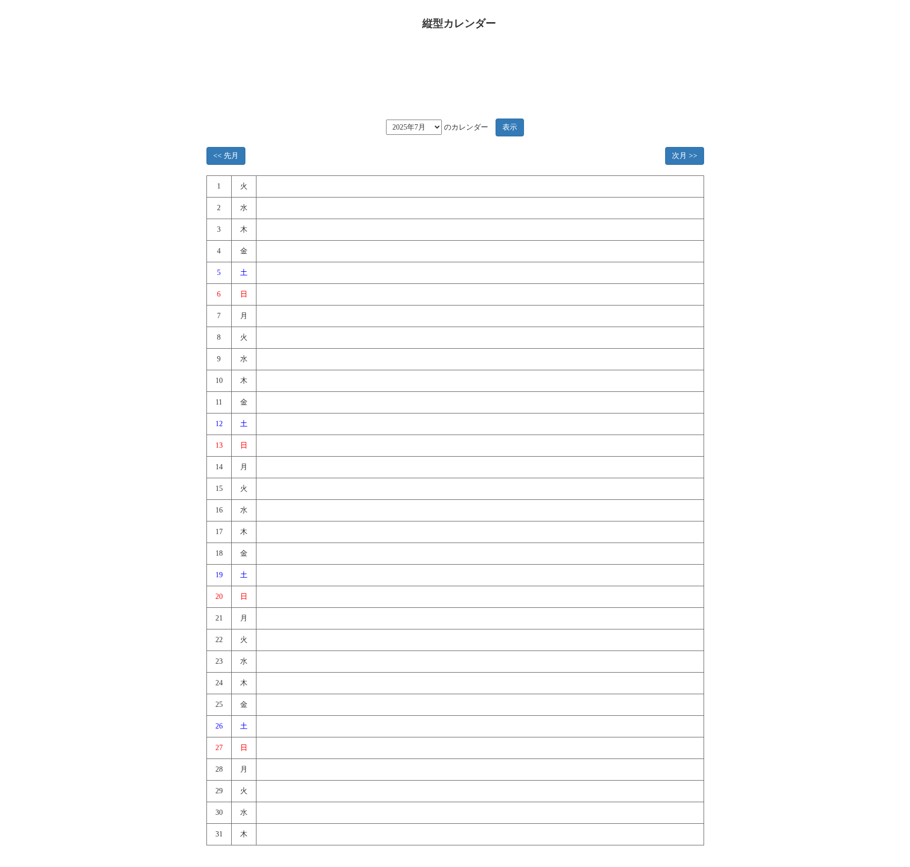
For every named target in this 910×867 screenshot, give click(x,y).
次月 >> (684, 156)
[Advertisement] (451, 70)
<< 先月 (226, 156)
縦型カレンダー (459, 23)
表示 (509, 127)
